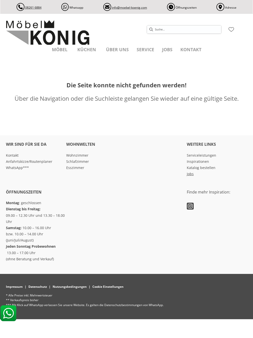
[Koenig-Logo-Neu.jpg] (53, 32)
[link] (59, 49)
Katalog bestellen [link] (201, 167)
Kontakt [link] (12, 155)
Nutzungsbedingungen (70, 287)
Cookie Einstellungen (108, 287)
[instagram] (190, 206)
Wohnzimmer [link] (77, 155)
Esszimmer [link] (75, 167)
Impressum (14, 287)
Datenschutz (37, 287)
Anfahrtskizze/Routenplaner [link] (29, 161)
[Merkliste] (231, 29)
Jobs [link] (190, 173)
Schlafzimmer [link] (77, 161)
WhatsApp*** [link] (17, 167)
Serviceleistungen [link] (201, 155)
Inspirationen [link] (198, 161)
